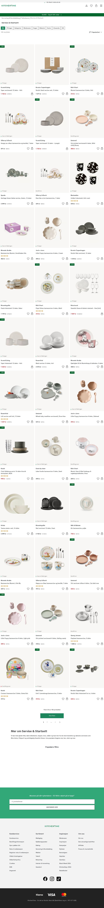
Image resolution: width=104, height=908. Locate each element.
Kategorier (17, 28)
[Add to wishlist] (63, 93)
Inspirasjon (63, 842)
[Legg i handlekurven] (32, 94)
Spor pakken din (14, 845)
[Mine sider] (86, 5)
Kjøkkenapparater (41, 842)
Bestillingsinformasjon (16, 842)
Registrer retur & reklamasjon (19, 852)
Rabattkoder (63, 870)
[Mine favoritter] (91, 5)
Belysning (39, 860)
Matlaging (39, 838)
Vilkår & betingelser (15, 856)
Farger (35, 28)
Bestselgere (63, 852)
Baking (38, 845)
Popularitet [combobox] (96, 32)
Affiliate (81, 845)
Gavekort (39, 867)
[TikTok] (58, 879)
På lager (9, 28)
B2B (10, 867)
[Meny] (101, 5)
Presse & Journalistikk (85, 849)
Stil (63, 28)
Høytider (62, 856)
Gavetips (62, 860)
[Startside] (9, 5)
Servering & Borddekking (11, 18)
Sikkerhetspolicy (14, 860)
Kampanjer (62, 845)
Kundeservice (13, 838)
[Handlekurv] (96, 5)
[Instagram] (52, 879)
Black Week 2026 (65, 863)
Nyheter (62, 849)
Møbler (38, 852)
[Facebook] (45, 879)
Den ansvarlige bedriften (86, 842)
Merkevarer (27, 28)
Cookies (12, 863)
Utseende (56, 28)
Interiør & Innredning (42, 863)
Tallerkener (25, 18)
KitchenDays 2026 (65, 867)
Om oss (80, 838)
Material (42, 28)
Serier (49, 28)
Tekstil (38, 856)
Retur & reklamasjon (16, 849)
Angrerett (12, 870)
